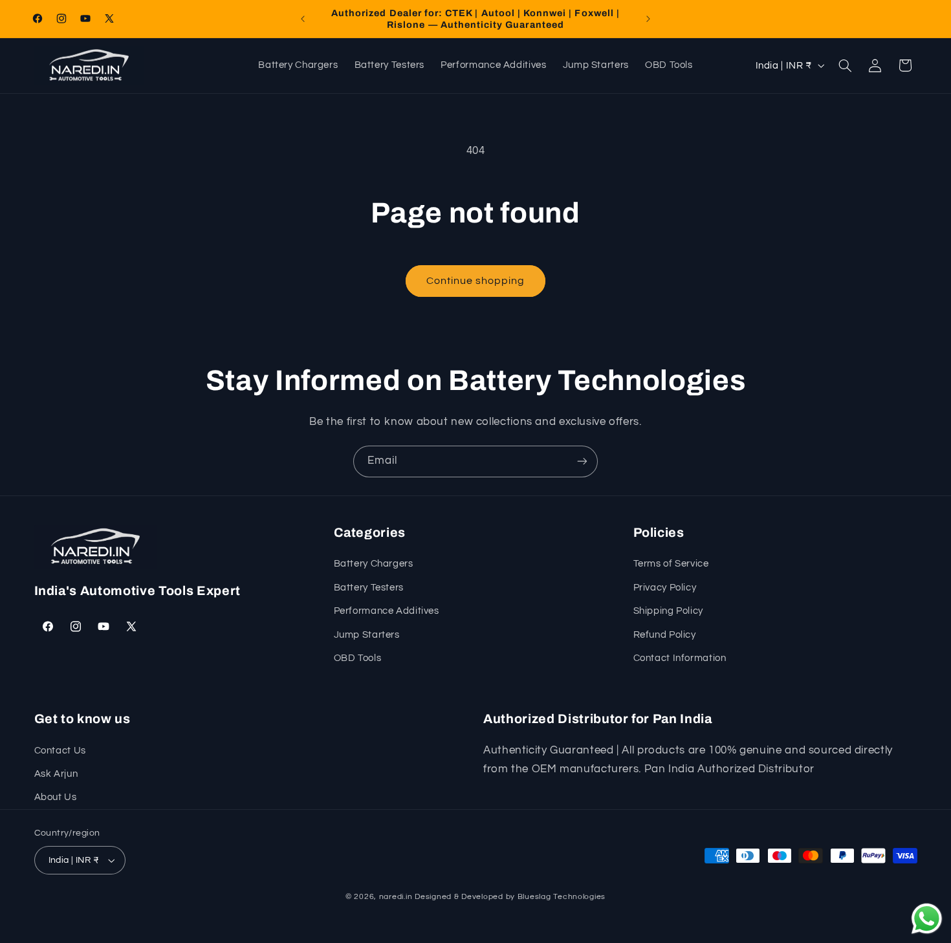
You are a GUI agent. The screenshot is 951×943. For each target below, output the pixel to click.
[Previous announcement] (303, 19)
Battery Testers (369, 587)
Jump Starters (367, 635)
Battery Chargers (373, 564)
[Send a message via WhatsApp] (927, 919)
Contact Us (60, 750)
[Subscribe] (582, 461)
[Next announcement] (648, 19)
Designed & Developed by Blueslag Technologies (510, 896)
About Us (55, 797)
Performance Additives (386, 611)
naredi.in (396, 896)
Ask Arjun (56, 774)
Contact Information (680, 658)
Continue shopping (475, 281)
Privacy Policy (665, 587)
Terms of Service (671, 564)
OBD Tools (358, 658)
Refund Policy (664, 635)
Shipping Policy (668, 611)
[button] (845, 65)
